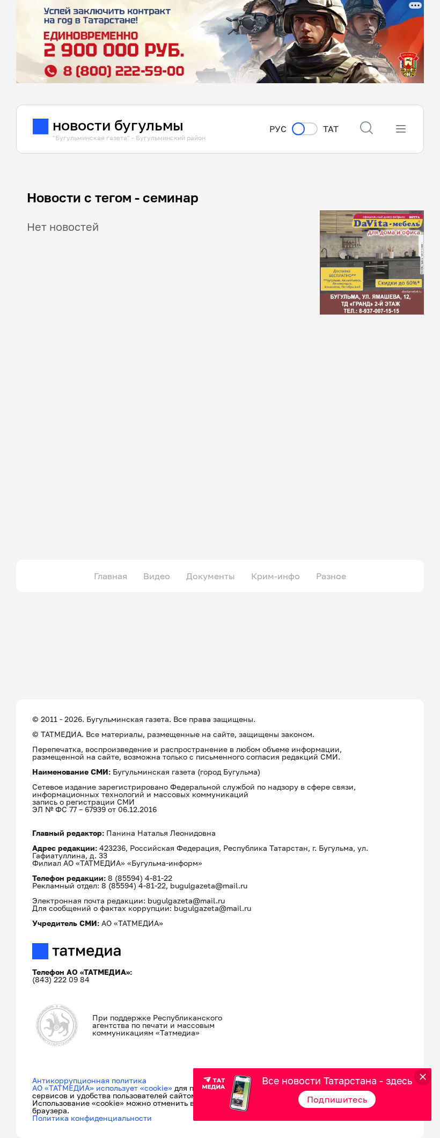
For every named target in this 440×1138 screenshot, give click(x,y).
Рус (278, 129)
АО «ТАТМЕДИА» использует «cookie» (102, 1087)
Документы (210, 576)
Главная (110, 576)
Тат (331, 129)
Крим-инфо (275, 576)
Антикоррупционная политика (89, 1080)
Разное (331, 576)
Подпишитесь (337, 1099)
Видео (156, 576)
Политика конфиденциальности (92, 1117)
